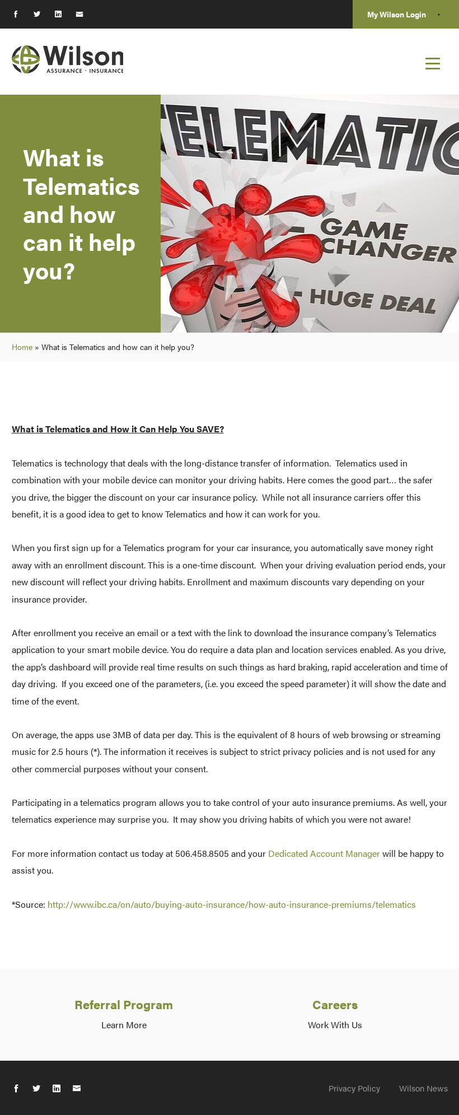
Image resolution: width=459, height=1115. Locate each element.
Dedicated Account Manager (324, 853)
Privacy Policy (354, 1088)
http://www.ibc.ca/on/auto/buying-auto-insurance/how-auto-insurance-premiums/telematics (232, 904)
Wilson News (423, 1088)
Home (22, 346)
